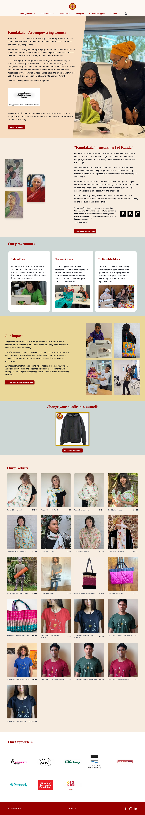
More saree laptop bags (116, 593)
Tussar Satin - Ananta (81, 552)
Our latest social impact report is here (19, 382)
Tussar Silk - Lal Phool (81, 510)
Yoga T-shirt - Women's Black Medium (84, 636)
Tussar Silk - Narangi (14, 510)
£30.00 (135, 510)
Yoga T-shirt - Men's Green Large (85, 679)
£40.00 (34, 510)
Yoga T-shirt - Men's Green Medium (120, 635)
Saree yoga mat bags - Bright (17, 593)
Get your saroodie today (72, 450)
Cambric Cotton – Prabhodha (17, 552)
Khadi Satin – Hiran (47, 552)
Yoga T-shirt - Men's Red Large (118, 679)
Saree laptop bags (47, 593)
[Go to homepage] (72, 6)
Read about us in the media (85, 231)
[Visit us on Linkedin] (135, 808)
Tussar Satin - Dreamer (116, 552)
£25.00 (34, 552)
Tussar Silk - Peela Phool (49, 510)
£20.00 (68, 636)
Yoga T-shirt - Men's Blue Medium (18, 679)
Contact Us (72, 809)
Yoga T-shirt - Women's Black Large (19, 721)
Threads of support (16, 127)
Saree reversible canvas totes (84, 593)
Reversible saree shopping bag (18, 635)
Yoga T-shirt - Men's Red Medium (52, 679)
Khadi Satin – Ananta (115, 510)
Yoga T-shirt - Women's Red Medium (50, 636)
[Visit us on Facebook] (125, 808)
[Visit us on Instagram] (130, 808)
